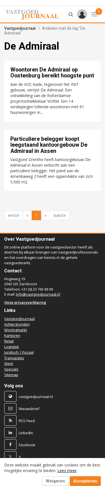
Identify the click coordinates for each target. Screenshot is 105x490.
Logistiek (11, 346)
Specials (11, 369)
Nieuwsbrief (29, 408)
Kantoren (12, 335)
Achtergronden (17, 324)
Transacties (14, 357)
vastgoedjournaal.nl (36, 396)
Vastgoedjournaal (20, 28)
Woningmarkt (15, 329)
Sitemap (11, 374)
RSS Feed (27, 420)
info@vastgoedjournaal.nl (38, 294)
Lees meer (67, 470)
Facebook (27, 444)
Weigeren (55, 481)
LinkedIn (26, 432)
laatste (59, 215)
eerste (13, 215)
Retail (9, 341)
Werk (8, 363)
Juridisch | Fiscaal (19, 352)
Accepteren (85, 481)
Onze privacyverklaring (25, 302)
